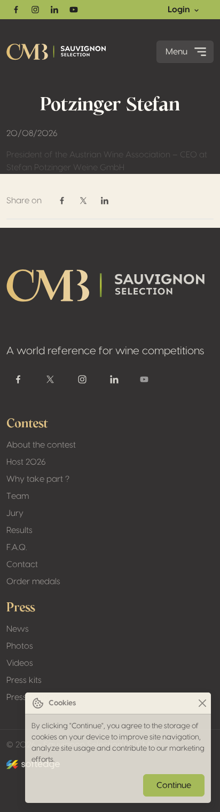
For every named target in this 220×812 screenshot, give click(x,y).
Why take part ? (37, 479)
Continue (173, 785)
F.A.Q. (16, 547)
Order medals (33, 581)
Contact (22, 564)
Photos (19, 646)
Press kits (24, 680)
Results (19, 530)
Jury (14, 513)
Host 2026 (26, 462)
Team (17, 496)
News (17, 629)
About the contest (41, 445)
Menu (176, 51)
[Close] (202, 703)
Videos (19, 663)
